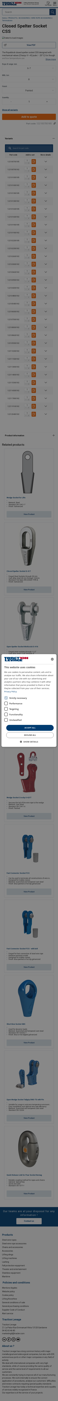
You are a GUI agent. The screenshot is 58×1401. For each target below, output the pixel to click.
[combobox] (52, 659)
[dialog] (28, 700)
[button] (29, 741)
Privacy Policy (10, 691)
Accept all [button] (29, 727)
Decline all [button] (30, 735)
